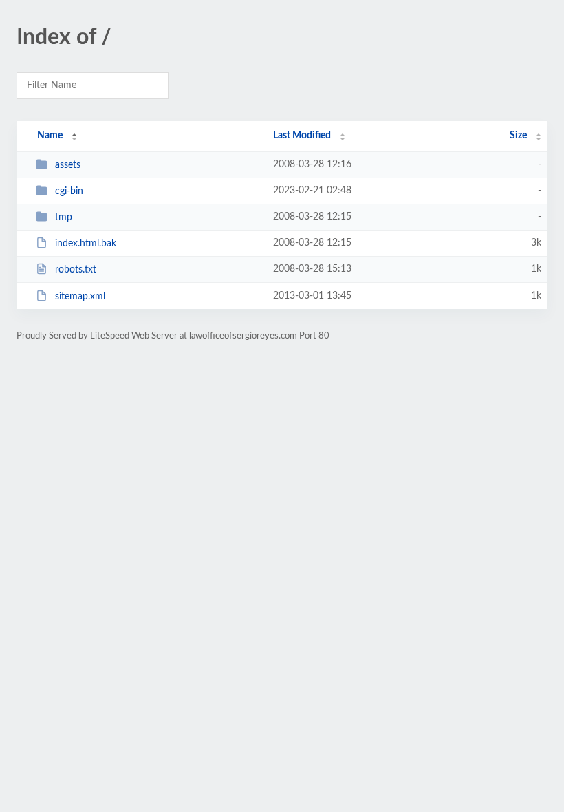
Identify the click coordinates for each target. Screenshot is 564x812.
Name (50, 135)
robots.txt (75, 270)
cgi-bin (69, 191)
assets (67, 165)
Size (518, 135)
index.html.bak (85, 243)
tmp (63, 217)
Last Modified (302, 135)
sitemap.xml (80, 296)
